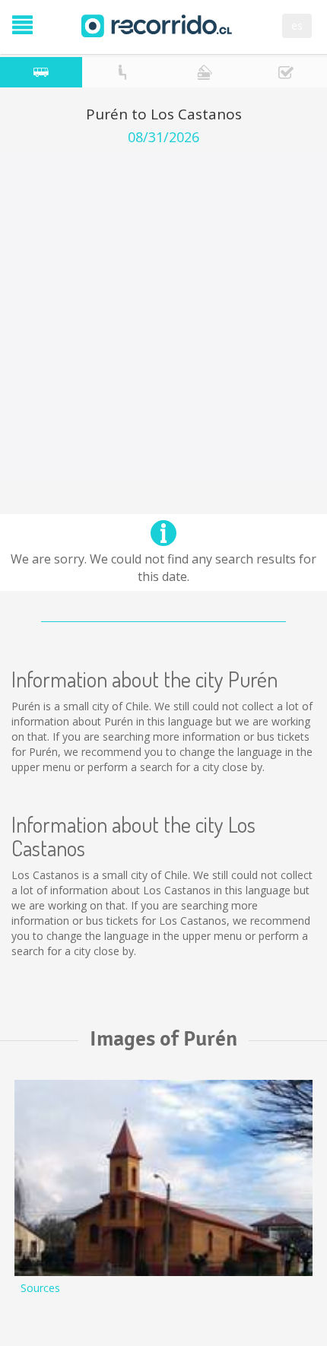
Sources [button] (40, 1288)
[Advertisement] (163, 316)
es (297, 25)
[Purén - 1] (163, 1178)
